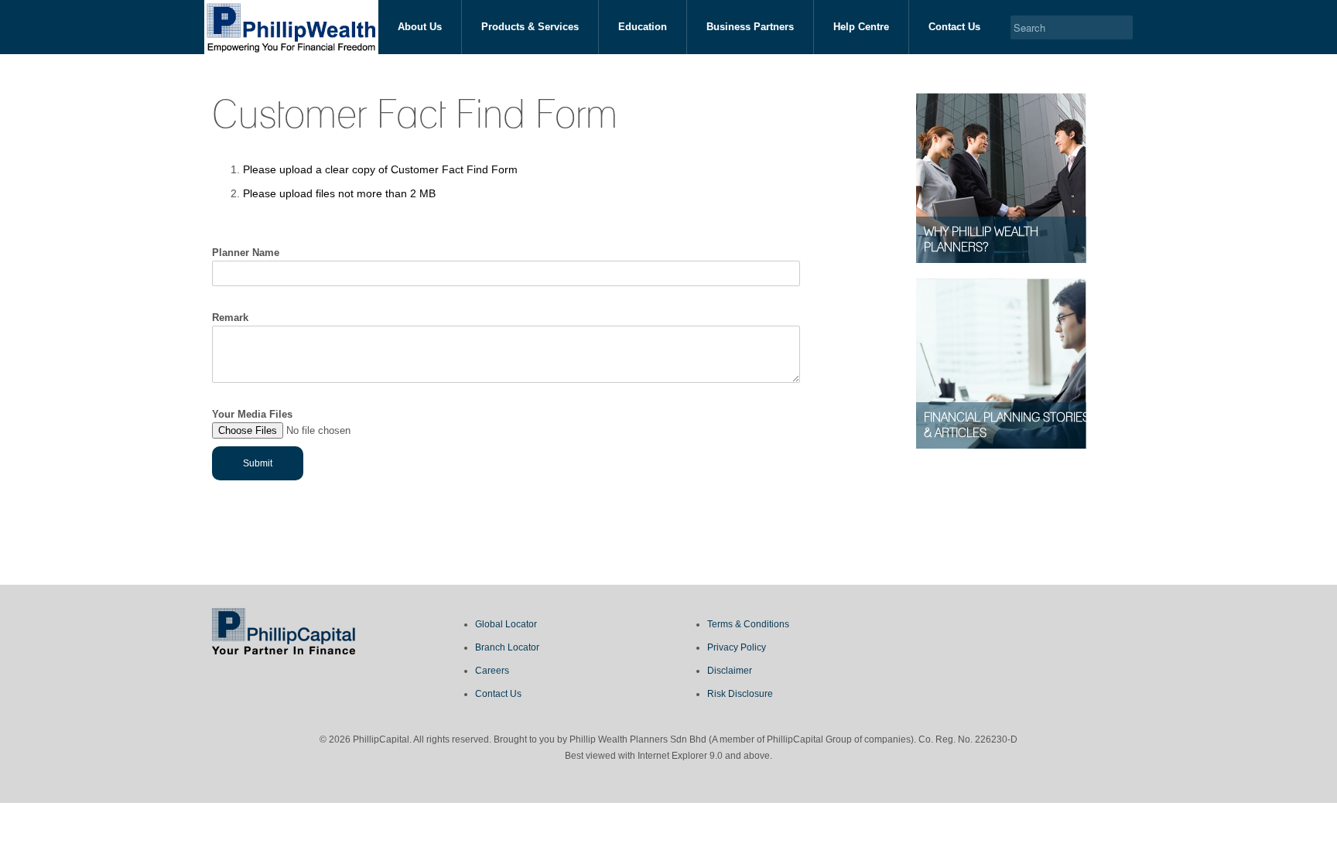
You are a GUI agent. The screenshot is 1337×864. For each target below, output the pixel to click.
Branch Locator (507, 647)
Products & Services (530, 26)
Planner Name (245, 252)
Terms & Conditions (748, 624)
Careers (492, 670)
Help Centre (861, 26)
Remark (230, 317)
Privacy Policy (736, 647)
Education (642, 26)
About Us (420, 26)
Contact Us (954, 26)
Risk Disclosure (740, 693)
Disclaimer (729, 670)
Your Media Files (252, 414)
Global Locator (506, 624)
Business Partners (750, 26)
